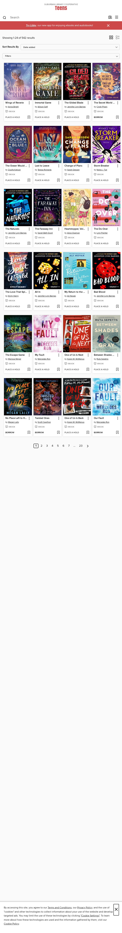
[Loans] (110, 18)
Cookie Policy (11, 923)
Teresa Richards (44, 170)
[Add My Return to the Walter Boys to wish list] (88, 307)
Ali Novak (71, 296)
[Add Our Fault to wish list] (117, 433)
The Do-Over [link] (101, 229)
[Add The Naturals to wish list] (29, 244)
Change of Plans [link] (73, 165)
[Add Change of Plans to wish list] (88, 180)
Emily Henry (13, 296)
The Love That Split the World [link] (16, 292)
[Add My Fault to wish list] (58, 370)
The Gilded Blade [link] (73, 102)
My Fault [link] (39, 355)
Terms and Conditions (60, 907)
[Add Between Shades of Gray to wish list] (117, 370)
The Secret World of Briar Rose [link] (105, 102)
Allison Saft (43, 107)
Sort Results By (10, 46)
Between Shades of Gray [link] (105, 355)
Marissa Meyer (14, 359)
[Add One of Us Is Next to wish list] (88, 370)
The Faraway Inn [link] (44, 229)
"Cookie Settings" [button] (90, 915)
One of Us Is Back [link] (74, 418)
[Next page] (88, 446)
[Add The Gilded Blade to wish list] (88, 117)
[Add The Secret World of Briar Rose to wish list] (117, 117)
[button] (111, 38)
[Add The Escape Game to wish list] (29, 370)
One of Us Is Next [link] (73, 355)
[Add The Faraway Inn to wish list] (58, 244)
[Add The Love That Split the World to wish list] (29, 307)
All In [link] (38, 292)
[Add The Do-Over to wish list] (117, 244)
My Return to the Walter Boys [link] (75, 292)
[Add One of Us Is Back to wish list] (88, 433)
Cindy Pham (102, 107)
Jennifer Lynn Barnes (76, 107)
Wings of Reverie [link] (14, 102)
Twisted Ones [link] (42, 418)
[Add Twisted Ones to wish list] (58, 433)
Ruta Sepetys (102, 359)
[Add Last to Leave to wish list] (58, 180)
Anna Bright (13, 107)
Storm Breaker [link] (101, 165)
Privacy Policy (84, 907)
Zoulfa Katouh (14, 170)
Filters (8, 56)
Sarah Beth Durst (45, 233)
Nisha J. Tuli (102, 170)
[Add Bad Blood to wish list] (117, 307)
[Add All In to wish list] (58, 307)
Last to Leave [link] (42, 165)
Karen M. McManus (75, 359)
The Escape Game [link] (15, 355)
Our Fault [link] (99, 418)
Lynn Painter (102, 233)
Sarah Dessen (73, 170)
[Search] (4, 17)
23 (80, 446)
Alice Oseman (73, 233)
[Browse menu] (117, 17)
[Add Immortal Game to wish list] (58, 117)
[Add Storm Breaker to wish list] (117, 180)
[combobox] (54, 17)
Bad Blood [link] (99, 292)
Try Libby (31, 25)
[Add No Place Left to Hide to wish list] (29, 433)
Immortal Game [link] (43, 102)
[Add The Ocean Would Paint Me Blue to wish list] (29, 180)
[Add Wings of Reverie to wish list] (29, 117)
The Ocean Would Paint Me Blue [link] (16, 165)
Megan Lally (13, 422)
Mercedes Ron (44, 359)
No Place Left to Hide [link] (16, 418)
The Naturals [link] (12, 229)
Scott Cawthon (44, 422)
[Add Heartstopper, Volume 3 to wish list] (88, 244)
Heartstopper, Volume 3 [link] (75, 229)
